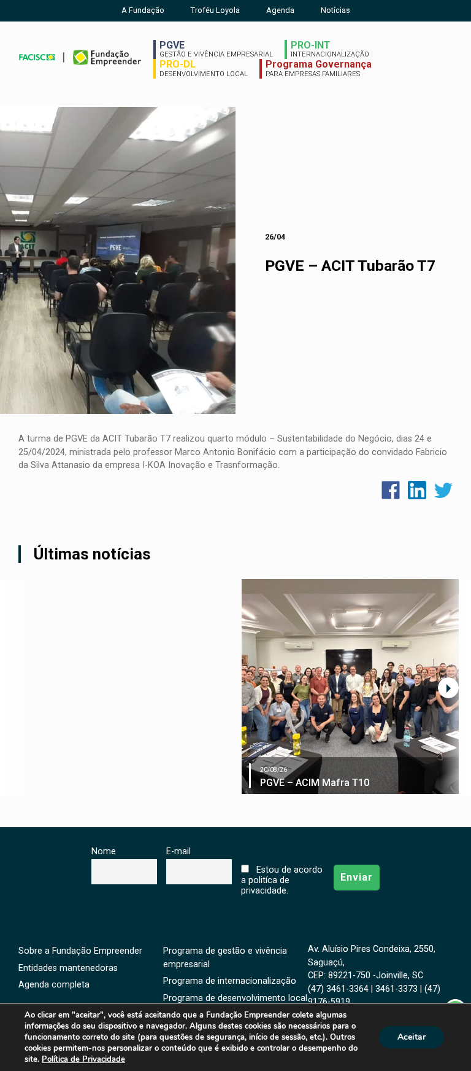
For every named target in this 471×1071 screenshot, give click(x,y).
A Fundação (142, 10)
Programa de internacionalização (229, 981)
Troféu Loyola (215, 10)
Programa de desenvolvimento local (235, 998)
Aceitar (411, 1037)
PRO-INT (330, 49)
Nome (103, 851)
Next (448, 687)
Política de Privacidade (83, 1059)
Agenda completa (54, 984)
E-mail (178, 851)
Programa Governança (319, 68)
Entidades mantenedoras (68, 968)
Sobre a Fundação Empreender (80, 951)
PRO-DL (203, 68)
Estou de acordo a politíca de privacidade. (281, 880)
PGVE (216, 49)
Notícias (335, 10)
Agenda (280, 10)
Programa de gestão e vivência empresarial (225, 958)
